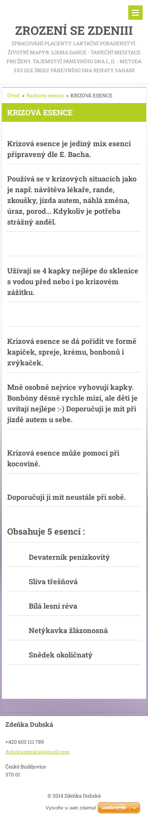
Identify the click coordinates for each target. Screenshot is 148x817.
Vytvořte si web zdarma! (71, 808)
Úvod (13, 95)
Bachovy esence (45, 95)
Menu (135, 12)
